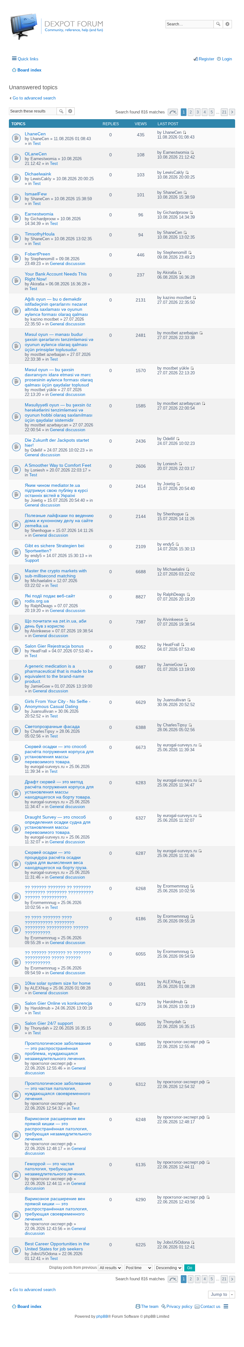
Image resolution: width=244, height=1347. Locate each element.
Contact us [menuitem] (210, 1306)
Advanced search (227, 24)
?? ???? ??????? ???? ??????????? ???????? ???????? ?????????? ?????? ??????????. (56, 925)
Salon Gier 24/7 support (49, 1023)
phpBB (102, 1316)
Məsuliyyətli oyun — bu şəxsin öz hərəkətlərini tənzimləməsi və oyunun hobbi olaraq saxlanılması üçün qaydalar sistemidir (58, 412)
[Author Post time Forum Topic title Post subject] (138, 1267)
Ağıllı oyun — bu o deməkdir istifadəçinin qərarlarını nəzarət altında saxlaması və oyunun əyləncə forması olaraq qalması (56, 306)
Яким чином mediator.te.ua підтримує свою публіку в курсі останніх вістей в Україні (56, 490)
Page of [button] (173, 112)
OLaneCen (36, 153)
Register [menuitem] (206, 59)
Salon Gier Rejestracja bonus (54, 646)
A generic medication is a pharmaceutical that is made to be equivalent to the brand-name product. (59, 673)
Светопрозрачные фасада (52, 726)
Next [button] (232, 112)
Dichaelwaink (38, 173)
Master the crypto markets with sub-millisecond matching (56, 573)
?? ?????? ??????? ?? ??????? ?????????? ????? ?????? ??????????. (58, 958)
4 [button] (205, 112)
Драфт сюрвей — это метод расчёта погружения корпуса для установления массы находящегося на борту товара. (59, 789)
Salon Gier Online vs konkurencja (58, 1003)
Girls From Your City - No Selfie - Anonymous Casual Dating (58, 704)
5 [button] (212, 112)
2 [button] (191, 112)
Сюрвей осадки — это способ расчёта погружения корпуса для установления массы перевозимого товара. (59, 754)
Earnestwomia (39, 213)
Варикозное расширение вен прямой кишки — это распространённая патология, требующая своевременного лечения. (56, 1208)
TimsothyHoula (40, 233)
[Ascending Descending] (168, 1267)
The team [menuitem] (150, 1306)
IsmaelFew (36, 193)
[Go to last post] (184, 132)
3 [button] (198, 112)
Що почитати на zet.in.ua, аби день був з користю (55, 623)
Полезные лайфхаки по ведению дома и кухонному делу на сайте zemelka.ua (59, 520)
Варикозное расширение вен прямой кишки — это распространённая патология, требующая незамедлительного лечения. (58, 1128)
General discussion (67, 263)
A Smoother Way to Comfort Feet (58, 465)
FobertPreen (37, 253)
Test (37, 143)
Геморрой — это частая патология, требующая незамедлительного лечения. (55, 1168)
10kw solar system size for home (58, 983)
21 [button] (224, 112)
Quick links (28, 59)
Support (32, 560)
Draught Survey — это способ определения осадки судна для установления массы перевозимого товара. (58, 824)
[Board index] (34, 30)
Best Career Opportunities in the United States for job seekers (57, 1246)
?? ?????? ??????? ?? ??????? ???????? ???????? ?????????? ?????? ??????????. (59, 892)
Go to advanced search (34, 98)
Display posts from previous (73, 1267)
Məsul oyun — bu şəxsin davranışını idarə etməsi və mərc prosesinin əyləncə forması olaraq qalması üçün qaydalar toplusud (59, 377)
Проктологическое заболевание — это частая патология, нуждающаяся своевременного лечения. (58, 1091)
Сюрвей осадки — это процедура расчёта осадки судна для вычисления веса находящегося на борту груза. (56, 860)
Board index (29, 1306)
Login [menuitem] (227, 59)
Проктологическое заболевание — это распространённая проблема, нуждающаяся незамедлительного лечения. (58, 1051)
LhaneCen (35, 133)
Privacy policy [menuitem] (179, 1306)
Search (218, 24)
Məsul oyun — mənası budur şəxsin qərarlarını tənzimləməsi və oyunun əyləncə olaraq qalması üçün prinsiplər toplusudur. (59, 342)
